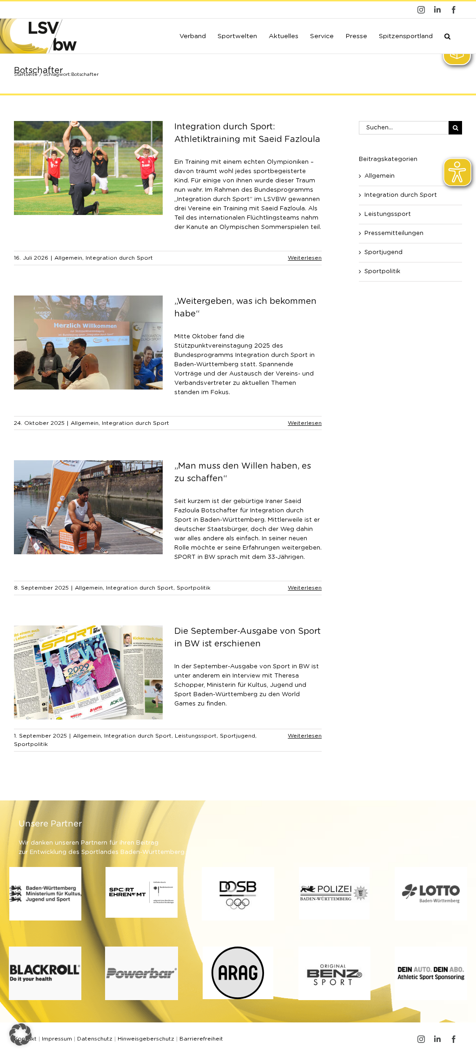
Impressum (57, 1039)
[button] (447, 35)
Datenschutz (94, 1039)
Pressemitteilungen (393, 233)
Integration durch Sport (119, 258)
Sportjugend (237, 736)
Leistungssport (196, 736)
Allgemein (68, 258)
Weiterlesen (305, 258)
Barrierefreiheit (201, 1039)
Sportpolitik (194, 588)
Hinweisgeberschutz (146, 1039)
